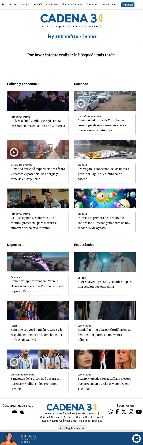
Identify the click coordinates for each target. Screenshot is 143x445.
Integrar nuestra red (51, 420)
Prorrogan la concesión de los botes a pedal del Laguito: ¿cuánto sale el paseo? (103, 174)
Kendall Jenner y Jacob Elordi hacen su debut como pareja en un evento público (104, 335)
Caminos (26, 4)
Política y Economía (22, 84)
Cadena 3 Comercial (51, 417)
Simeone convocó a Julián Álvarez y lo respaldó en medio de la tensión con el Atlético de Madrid (37, 335)
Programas (52, 4)
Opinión (38, 4)
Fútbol (14, 325)
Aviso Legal (71, 420)
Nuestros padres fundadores (60, 413)
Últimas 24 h (92, 4)
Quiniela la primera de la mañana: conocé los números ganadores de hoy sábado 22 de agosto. (104, 223)
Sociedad (81, 84)
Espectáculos (84, 245)
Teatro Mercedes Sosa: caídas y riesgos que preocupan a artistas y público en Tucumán (104, 383)
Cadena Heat (83, 417)
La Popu (82, 278)
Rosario (93, 26)
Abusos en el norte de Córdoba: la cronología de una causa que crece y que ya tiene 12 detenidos (102, 125)
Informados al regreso (21, 165)
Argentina (61, 26)
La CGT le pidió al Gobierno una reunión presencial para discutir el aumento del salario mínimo (34, 223)
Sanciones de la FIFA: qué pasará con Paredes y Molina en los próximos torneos (36, 383)
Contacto (69, 417)
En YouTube (109, 4)
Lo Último (47, 26)
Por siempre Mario (87, 413)
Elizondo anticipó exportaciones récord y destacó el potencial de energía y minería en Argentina (38, 174)
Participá (128, 4)
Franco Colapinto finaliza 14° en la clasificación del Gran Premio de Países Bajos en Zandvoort (37, 286)
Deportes (13, 4)
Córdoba (78, 26)
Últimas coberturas (72, 4)
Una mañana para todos (89, 116)
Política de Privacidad (90, 420)
